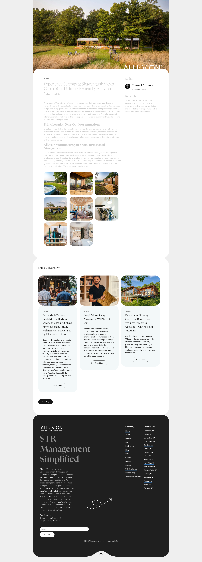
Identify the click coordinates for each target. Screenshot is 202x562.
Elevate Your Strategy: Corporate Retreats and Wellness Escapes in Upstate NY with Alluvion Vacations (139, 323)
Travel (46, 78)
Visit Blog (45, 402)
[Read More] (57, 291)
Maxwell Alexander (143, 85)
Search (43, 525)
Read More (57, 385)
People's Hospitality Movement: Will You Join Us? (97, 319)
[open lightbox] (55, 183)
